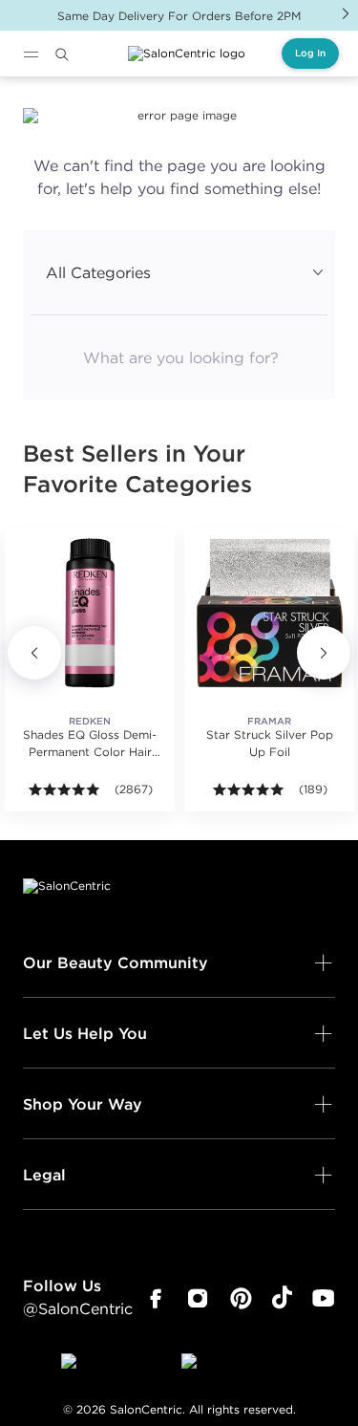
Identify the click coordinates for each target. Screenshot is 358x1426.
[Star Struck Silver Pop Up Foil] (269, 612)
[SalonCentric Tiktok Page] (282, 1299)
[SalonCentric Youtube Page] (323, 1299)
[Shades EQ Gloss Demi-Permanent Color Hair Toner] (89, 612)
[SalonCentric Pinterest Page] (241, 1299)
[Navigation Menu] (30, 54)
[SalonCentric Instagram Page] (198, 1299)
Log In (310, 53)
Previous (34, 653)
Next (345, 13)
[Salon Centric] (186, 53)
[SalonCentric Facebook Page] (155, 1299)
